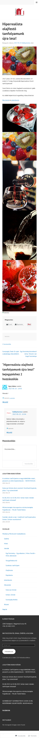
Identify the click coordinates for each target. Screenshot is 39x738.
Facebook (6, 710)
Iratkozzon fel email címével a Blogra (17, 633)
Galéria (6, 539)
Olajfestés (9, 570)
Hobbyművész (26, 43)
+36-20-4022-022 (8, 626)
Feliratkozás (9, 651)
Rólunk (6, 604)
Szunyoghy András (12, 600)
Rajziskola (9, 575)
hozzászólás (29, 464)
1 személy (12, 398)
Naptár (4, 609)
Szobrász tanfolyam (12, 565)
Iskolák (6, 548)
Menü (36, 2)
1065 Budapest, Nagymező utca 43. (14, 624)
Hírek (6, 544)
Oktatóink (7, 585)
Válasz (5, 402)
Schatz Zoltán (10, 595)
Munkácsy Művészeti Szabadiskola (13, 534)
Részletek (5, 100)
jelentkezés (15, 100)
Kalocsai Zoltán (11, 590)
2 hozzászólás (6, 344)
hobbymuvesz (17, 412)
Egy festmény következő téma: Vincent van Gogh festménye (28, 353)
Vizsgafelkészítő (11, 561)
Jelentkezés (8, 580)
